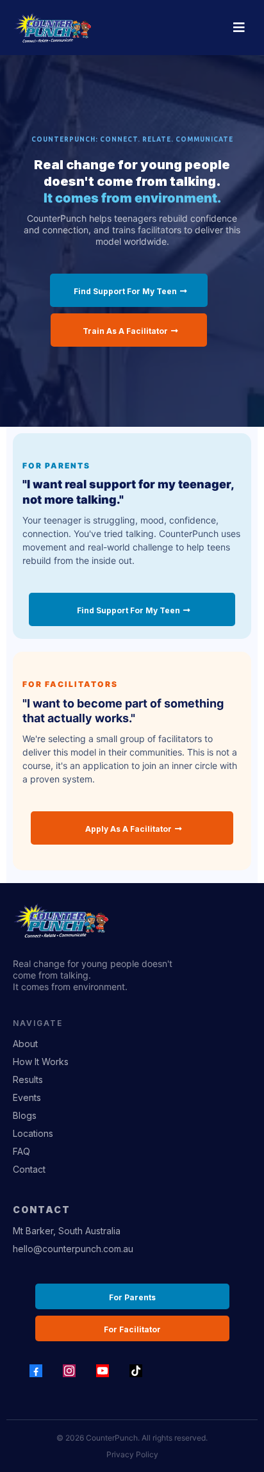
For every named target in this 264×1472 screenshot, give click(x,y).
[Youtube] (102, 1370)
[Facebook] (36, 1370)
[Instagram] (69, 1370)
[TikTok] (136, 1370)
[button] (237, 27)
